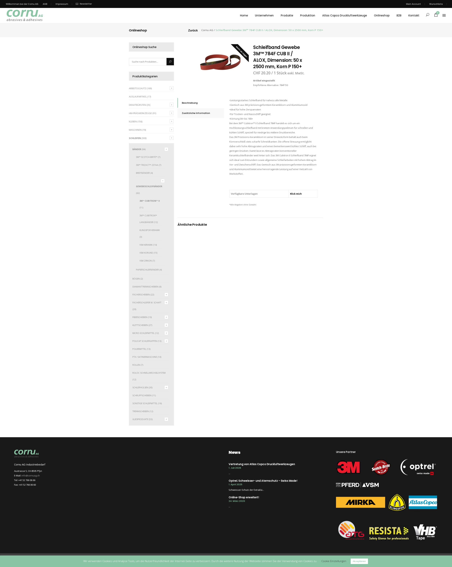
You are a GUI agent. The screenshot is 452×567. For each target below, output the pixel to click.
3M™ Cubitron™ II (149, 200)
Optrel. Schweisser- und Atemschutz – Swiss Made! (263, 481)
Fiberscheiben (139, 317)
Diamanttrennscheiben (145, 286)
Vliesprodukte (140, 419)
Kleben (133, 121)
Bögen (136, 278)
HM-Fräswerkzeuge (140, 113)
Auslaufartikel (138, 96)
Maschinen (135, 129)
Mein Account (413, 3)
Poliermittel (139, 349)
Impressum (62, 3)
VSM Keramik (146, 244)
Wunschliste (436, 3)
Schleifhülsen (140, 387)
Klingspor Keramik (149, 230)
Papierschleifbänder (147, 269)
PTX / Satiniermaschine (144, 356)
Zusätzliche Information (196, 113)
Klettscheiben (140, 325)
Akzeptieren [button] (359, 561)
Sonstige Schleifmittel (144, 403)
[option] (220, 63)
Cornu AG (207, 30)
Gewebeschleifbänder (149, 186)
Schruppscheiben (141, 395)
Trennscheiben (140, 411)
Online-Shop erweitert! (244, 497)
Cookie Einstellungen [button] (333, 561)
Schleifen (135, 138)
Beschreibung (190, 103)
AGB (45, 3)
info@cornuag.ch (31, 475)
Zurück (193, 30)
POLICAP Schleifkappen (144, 341)
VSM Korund (146, 252)
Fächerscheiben (141, 294)
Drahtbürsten (137, 104)
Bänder (136, 149)
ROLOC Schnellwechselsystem (149, 372)
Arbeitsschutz (137, 88)
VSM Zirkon (145, 260)
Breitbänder (143, 172)
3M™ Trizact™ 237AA (147, 165)
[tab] (200, 103)
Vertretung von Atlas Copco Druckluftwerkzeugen (262, 464)
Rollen (136, 364)
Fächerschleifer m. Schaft (146, 302)
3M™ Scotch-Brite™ (146, 157)
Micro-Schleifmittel (143, 333)
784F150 (283, 85)
